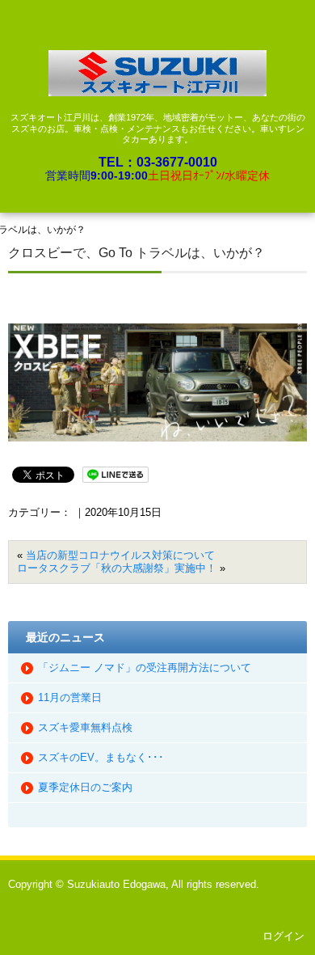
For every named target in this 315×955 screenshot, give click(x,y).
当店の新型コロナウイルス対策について (120, 555)
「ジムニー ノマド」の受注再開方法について (144, 667)
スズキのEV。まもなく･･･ (101, 757)
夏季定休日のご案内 (85, 787)
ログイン (283, 936)
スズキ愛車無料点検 (85, 727)
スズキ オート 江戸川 (157, 73)
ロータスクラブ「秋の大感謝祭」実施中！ (116, 568)
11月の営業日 (70, 697)
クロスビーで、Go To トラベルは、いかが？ (136, 253)
